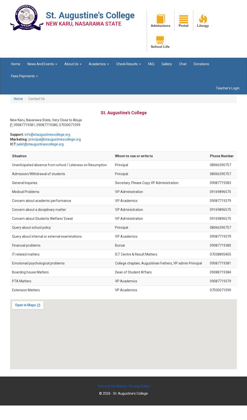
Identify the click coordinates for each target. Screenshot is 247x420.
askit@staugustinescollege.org (40, 144)
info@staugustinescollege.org (47, 134)
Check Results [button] (127, 64)
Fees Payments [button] (23, 76)
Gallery (167, 64)
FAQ (151, 64)
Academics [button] (98, 64)
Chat (182, 64)
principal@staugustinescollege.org (54, 139)
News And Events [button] (41, 64)
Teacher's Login (228, 88)
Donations (201, 64)
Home (15, 64)
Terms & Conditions (112, 386)
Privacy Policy (139, 386)
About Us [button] (71, 64)
